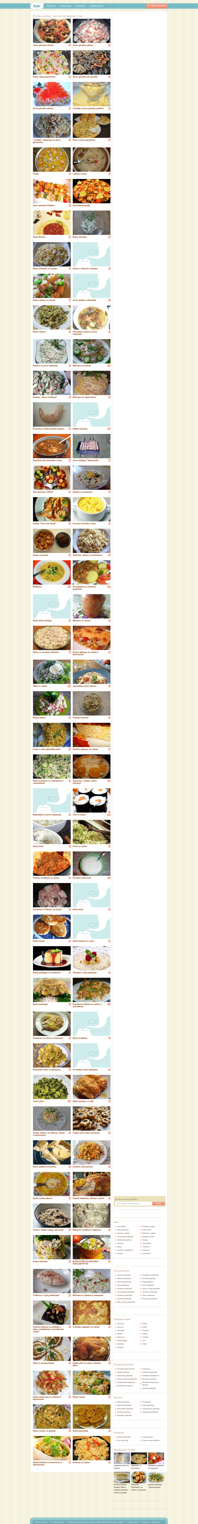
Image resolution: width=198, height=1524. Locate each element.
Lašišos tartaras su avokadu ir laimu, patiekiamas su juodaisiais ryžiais (48, 1329)
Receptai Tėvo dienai (125, 1386)
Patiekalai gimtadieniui (150, 1376)
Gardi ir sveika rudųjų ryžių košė (48, 1230)
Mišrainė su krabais (82, 365)
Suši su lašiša (79, 814)
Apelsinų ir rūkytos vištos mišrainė (85, 782)
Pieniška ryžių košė (82, 878)
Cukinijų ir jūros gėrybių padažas (88, 108)
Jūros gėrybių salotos (83, 45)
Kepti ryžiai (38, 1101)
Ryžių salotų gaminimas (44, 77)
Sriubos (145, 1240)
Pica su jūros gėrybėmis (84, 140)
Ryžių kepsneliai (80, 1431)
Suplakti (145, 1330)
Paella (36, 174)
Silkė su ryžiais (40, 686)
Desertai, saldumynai (125, 1250)
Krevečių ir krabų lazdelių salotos (48, 429)
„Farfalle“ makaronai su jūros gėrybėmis (47, 141)
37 (69, 1101)
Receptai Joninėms (149, 1379)
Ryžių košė (38, 846)
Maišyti (119, 1334)
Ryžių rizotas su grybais (44, 1431)
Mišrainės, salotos (149, 1233)
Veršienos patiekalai (149, 1292)
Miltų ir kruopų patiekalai (126, 1302)
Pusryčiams (121, 1226)
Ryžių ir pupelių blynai (43, 1363)
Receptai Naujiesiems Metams (150, 1383)
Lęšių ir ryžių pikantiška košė (46, 749)
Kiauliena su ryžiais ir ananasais (48, 1038)
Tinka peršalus (147, 1437)
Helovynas (146, 1369)
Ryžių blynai (39, 941)
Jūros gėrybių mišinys (43, 45)
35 (109, 366)
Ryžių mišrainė (80, 237)
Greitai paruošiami (124, 1412)
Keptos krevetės (40, 555)
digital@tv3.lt (156, 1522)
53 (69, 587)
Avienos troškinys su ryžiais (46, 878)
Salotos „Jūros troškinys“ (45, 397)
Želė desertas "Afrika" (43, 492)
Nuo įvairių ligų (122, 1440)
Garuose (120, 1327)
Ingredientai (96, 6)
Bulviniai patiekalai (124, 1278)
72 (109, 1004)
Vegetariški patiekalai (150, 1412)
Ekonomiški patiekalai (125, 1409)
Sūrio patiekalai (148, 1285)
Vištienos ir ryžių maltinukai (46, 1295)
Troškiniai (146, 1247)
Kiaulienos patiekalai (125, 1295)
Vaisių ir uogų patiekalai (151, 1289)
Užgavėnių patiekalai (125, 1376)
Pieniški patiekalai (149, 1278)
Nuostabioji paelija (81, 205)
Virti (143, 1341)
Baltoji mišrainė (80, 429)
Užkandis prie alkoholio (151, 1409)
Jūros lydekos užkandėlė (84, 300)
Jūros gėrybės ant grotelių (85, 77)
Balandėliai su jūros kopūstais (47, 814)
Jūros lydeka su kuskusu (44, 1167)
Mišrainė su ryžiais (81, 620)
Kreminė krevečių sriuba (84, 523)
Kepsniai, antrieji (123, 1233)
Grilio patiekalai (123, 1230)
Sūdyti (144, 1327)
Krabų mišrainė (40, 1261)
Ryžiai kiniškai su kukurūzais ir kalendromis (47, 1463)
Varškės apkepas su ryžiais (85, 749)
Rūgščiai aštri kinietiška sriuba (47, 460)
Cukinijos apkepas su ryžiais (86, 1327)
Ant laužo (120, 1324)
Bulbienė (37, 587)
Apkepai (120, 1243)
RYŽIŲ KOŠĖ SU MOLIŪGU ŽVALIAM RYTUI (86, 1262)
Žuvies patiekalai (148, 1295)
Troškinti (145, 1337)
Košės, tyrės (146, 1230)
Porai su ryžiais (80, 846)
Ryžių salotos (39, 332)
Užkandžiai (146, 1253)
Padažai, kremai (148, 1237)
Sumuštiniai (146, 1243)
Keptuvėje (121, 1330)
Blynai (119, 1247)
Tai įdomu (80, 6)
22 (109, 429)
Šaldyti (144, 1334)
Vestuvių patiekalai (149, 1388)
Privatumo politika (57, 1522)
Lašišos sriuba (79, 174)
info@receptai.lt (133, 1522)
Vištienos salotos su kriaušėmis (88, 555)
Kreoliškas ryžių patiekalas (85, 1069)
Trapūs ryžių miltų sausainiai (86, 1133)
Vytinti (144, 1344)
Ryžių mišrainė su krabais (45, 268)
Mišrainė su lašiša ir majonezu (87, 1230)
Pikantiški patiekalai (124, 1415)
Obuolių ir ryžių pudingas (85, 972)
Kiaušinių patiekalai (124, 1299)
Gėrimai (120, 1253)
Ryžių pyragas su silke (83, 1101)
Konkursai (65, 6)
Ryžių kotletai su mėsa (83, 941)
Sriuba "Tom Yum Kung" (44, 523)
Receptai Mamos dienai (126, 1369)
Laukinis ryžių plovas (83, 1167)
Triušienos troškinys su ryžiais (47, 909)
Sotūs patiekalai (148, 1405)
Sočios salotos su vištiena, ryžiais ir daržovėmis (49, 1134)
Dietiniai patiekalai (124, 1437)
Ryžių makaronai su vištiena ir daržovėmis (47, 1398)
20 (109, 781)
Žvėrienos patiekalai (149, 1299)
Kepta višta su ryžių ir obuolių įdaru (87, 1364)
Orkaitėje (120, 1344)
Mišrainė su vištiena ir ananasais (88, 1295)
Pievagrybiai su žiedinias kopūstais (84, 588)
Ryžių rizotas (79, 1397)
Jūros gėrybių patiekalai (126, 1292)
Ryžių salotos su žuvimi (44, 300)
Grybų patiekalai (123, 1285)
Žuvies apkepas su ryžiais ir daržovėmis (86, 653)
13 (69, 686)
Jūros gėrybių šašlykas (44, 205)
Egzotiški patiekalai (124, 1405)
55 (109, 815)
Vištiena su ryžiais (81, 1462)
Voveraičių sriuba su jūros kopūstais (85, 333)
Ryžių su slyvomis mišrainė (46, 652)
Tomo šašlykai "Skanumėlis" (86, 460)
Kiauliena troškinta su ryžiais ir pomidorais (87, 1005)
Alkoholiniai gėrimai (124, 1240)
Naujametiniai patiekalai (126, 1382)
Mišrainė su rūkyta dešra (84, 397)
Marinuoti (120, 1337)
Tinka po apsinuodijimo (150, 1440)
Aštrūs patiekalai (123, 1402)
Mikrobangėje (122, 1341)
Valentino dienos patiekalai (127, 1379)
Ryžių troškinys (80, 1038)
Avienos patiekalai (124, 1275)
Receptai (51, 6)
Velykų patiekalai (123, 1372)
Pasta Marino (39, 237)
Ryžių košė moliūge (42, 620)
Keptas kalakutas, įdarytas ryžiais (88, 1198)
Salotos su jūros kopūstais (45, 365)
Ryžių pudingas (40, 1004)
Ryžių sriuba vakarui (42, 1198)
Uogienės (146, 1250)
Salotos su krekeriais (82, 492)
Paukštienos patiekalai (150, 1275)
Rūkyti (144, 1324)
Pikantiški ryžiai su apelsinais (47, 1069)
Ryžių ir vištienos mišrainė (85, 268)
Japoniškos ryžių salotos (84, 686)
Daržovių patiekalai (124, 1282)
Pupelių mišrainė (80, 717)
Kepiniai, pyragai (148, 1226)
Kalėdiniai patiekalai (149, 1372)
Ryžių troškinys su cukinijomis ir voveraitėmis (48, 782)
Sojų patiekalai (147, 1282)
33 (109, 878)
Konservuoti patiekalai (125, 1237)
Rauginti (120, 1347)
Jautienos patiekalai (124, 1289)
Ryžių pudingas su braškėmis (47, 972)
